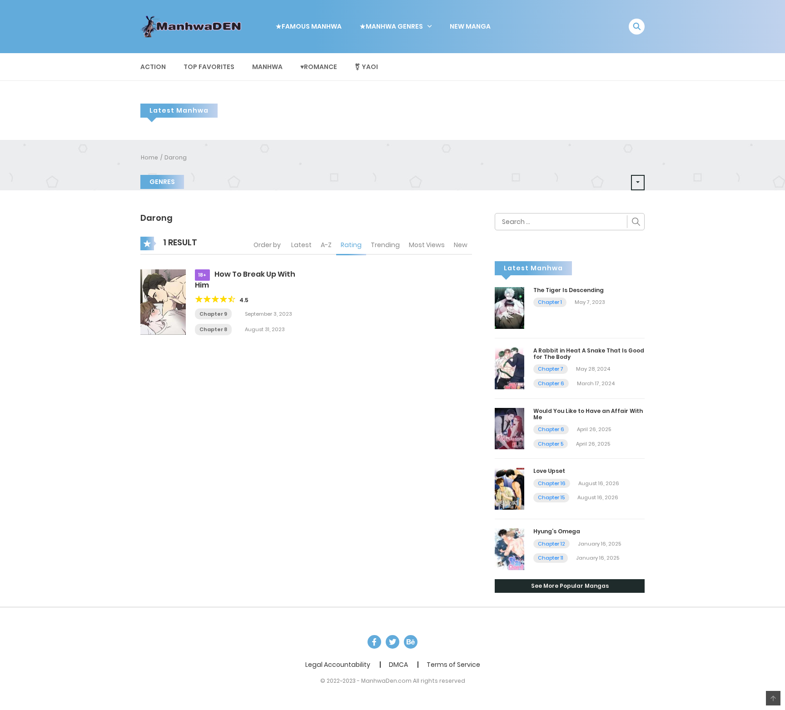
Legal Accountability (337, 664)
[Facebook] (374, 642)
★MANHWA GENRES (391, 26)
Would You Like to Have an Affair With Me (588, 414)
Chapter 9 (213, 314)
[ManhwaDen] (193, 25)
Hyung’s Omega (556, 531)
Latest (301, 244)
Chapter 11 (550, 557)
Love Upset (549, 471)
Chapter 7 (550, 368)
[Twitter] (392, 642)
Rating (351, 244)
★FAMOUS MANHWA (309, 26)
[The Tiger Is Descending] (509, 307)
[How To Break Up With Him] (163, 301)
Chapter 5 (550, 443)
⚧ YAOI (366, 66)
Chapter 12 (551, 543)
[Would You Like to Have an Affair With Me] (509, 427)
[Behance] (410, 642)
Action (153, 66)
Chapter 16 (552, 483)
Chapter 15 (551, 497)
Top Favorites (209, 66)
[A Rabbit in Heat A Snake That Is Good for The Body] (509, 367)
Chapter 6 (551, 383)
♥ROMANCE (318, 66)
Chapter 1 (550, 302)
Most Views (427, 244)
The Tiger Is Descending (568, 290)
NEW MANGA (470, 26)
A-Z (326, 244)
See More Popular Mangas (570, 586)
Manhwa (267, 66)
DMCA (398, 664)
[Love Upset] (509, 488)
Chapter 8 (213, 329)
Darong (175, 157)
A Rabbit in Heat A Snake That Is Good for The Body (588, 354)
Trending (385, 244)
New (460, 244)
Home (149, 157)
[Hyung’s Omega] (509, 548)
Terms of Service (453, 664)
